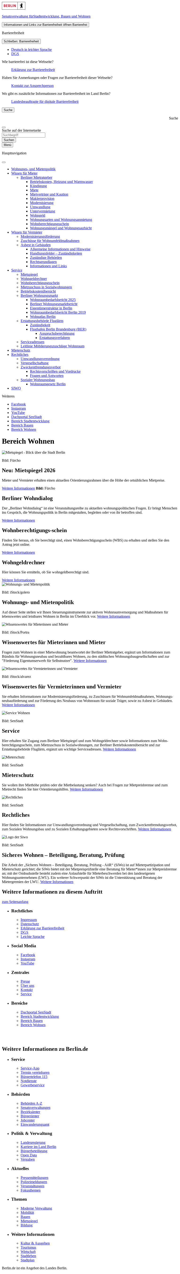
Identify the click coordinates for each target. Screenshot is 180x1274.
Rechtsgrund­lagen (43, 262)
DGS (15, 54)
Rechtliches (19, 355)
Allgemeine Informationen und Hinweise (60, 249)
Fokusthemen (31, 1190)
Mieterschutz (20, 350)
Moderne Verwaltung (36, 1208)
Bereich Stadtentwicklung (30, 421)
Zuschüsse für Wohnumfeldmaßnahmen (50, 241)
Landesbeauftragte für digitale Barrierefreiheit (45, 102)
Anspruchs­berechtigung (57, 333)
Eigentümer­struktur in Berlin (51, 308)
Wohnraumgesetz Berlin (48, 384)
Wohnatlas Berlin (43, 317)
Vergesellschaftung (35, 363)
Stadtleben (28, 1256)
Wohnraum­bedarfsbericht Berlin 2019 (58, 312)
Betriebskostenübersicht (38, 291)
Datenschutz (30, 924)
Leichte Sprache (33, 937)
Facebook (18, 404)
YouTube (18, 413)
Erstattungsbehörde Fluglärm (42, 321)
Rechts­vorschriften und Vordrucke (55, 371)
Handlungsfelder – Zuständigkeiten (56, 253)
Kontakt (27, 990)
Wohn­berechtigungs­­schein (49, 224)
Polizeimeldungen (34, 1182)
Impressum (29, 920)
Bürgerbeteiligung (34, 1151)
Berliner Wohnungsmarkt (39, 295)
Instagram (18, 408)
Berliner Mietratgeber (36, 177)
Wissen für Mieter (24, 173)
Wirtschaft (28, 1252)
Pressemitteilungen (34, 1178)
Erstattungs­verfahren (54, 338)
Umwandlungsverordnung (40, 359)
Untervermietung (42, 211)
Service (16, 270)
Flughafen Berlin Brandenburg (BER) (58, 329)
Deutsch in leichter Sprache (31, 50)
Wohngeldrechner (34, 279)
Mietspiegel (29, 274)
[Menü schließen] (4, 162)
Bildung (27, 1225)
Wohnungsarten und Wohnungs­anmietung (61, 220)
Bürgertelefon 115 (34, 1077)
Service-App (30, 1068)
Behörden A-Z (31, 1103)
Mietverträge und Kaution (49, 194)
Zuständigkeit (40, 325)
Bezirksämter (30, 1112)
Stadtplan (27, 1260)
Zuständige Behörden (46, 258)
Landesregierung (33, 1142)
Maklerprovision (42, 199)
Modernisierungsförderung (40, 236)
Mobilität (27, 1213)
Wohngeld (37, 215)
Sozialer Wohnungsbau (38, 380)
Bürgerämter (30, 1116)
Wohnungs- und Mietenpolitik (33, 169)
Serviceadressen (32, 342)
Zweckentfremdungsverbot (40, 367)
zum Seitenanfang (15, 902)
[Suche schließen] (4, 127)
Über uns (27, 986)
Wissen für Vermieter (26, 232)
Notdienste (29, 1081)
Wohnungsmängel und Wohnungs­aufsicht (61, 228)
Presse (25, 981)
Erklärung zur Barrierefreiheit (33, 70)
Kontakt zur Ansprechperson (32, 86)
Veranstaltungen (32, 1186)
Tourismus (28, 1247)
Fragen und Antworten (47, 376)
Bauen (25, 1217)
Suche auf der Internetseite (21, 130)
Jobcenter (28, 1120)
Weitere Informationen (18, 488)
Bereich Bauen (22, 425)
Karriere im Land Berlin (38, 1147)
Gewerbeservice (33, 1085)
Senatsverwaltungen (35, 1108)
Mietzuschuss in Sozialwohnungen (46, 287)
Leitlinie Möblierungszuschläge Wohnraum (52, 346)
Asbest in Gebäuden (36, 245)
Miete (34, 190)
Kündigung (38, 186)
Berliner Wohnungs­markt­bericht (53, 304)
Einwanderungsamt (35, 1124)
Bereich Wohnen (23, 429)
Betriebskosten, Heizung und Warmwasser (61, 182)
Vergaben (28, 1159)
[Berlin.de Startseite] (13, 8)
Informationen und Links (48, 266)
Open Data (29, 1155)
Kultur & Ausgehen (35, 1243)
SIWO (16, 388)
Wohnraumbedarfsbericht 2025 (53, 300)
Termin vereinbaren (35, 1072)
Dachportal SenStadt (26, 417)
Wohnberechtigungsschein (40, 283)
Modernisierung (41, 203)
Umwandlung (40, 207)
